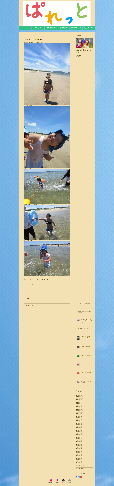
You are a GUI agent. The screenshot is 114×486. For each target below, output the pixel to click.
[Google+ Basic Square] (81, 477)
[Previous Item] (78, 43)
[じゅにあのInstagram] (57, 480)
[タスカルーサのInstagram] (69, 480)
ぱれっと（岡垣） (80, 468)
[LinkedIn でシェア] (32, 284)
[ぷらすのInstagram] (63, 480)
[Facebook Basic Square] (76, 477)
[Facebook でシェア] (25, 284)
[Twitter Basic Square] (79, 477)
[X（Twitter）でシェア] (29, 284)
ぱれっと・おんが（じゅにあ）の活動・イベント (36, 279)
